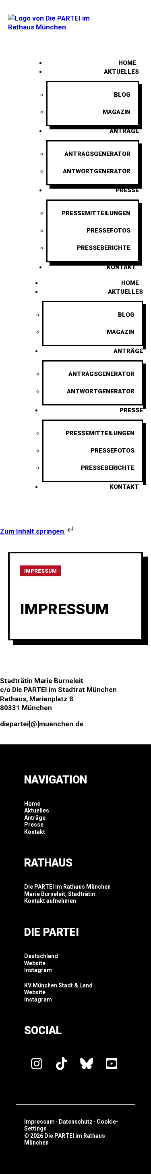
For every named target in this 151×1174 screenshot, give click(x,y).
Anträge (124, 131)
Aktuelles (121, 71)
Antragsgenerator (97, 154)
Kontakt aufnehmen (50, 901)
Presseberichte (103, 247)
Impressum (39, 1121)
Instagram (38, 970)
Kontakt (121, 267)
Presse (127, 190)
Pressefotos (108, 230)
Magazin (116, 112)
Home (130, 283)
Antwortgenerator (96, 171)
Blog (122, 94)
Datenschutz (76, 1121)
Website (35, 963)
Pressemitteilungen (96, 213)
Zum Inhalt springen (33, 531)
